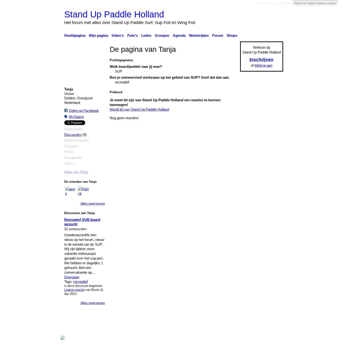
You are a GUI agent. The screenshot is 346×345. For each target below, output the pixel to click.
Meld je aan (263, 65)
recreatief (80, 282)
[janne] (70, 192)
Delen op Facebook (84, 111)
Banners (189, 329)
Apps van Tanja (76, 172)
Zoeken (341, 3)
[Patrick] (83, 192)
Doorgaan (71, 277)
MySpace (76, 117)
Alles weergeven (92, 203)
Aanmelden (282, 3)
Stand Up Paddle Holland (114, 14)
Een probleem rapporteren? (221, 329)
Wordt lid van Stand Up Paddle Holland (139, 109)
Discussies (72, 135)
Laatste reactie (74, 290)
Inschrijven (265, 3)
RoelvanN (107, 329)
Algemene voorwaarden (265, 329)
